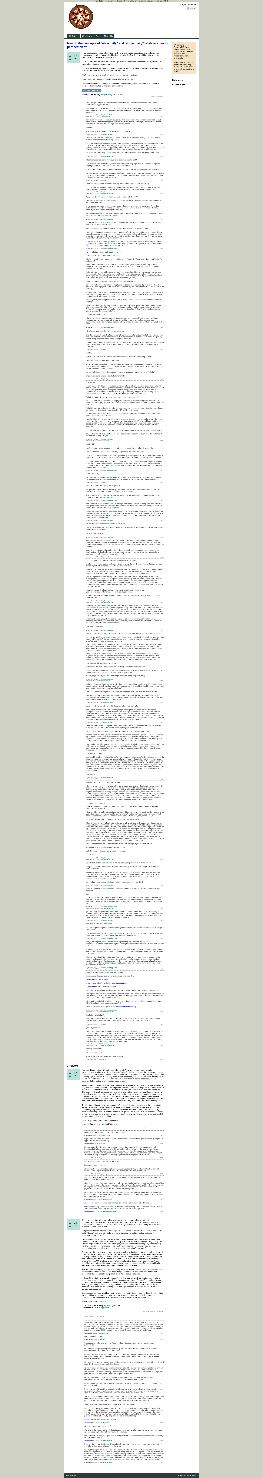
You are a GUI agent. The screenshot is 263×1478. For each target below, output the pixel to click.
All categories (178, 84)
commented (89, 115)
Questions (87, 36)
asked (84, 95)
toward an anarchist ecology (97, 979)
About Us (108, 36)
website (94, 987)
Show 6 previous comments (94, 1316)
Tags (98, 36)
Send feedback (71, 1475)
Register (192, 4)
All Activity (74, 36)
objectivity (86, 90)
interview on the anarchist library (123, 1007)
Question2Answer (191, 1475)
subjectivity (96, 90)
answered (85, 1124)
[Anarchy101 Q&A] (81, 29)
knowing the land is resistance (114, 983)
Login (183, 4)
